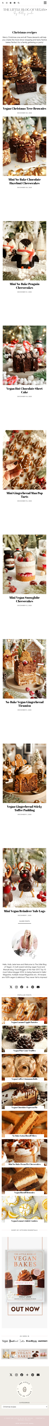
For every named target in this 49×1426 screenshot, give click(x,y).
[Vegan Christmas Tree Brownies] (24, 75)
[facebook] (21, 987)
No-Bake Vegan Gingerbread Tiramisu (25, 703)
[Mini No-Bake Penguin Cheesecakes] (24, 251)
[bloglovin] (27, 987)
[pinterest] (32, 987)
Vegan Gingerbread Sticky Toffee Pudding (24, 808)
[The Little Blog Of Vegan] (24, 12)
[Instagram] (7, 3)
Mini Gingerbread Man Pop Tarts (24, 494)
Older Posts (24, 921)
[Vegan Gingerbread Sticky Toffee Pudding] (24, 773)
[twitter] (11, 987)
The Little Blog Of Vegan (21, 1418)
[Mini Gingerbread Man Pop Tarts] (24, 460)
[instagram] (16, 987)
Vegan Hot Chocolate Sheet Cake (24, 390)
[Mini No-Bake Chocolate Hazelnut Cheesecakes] (24, 146)
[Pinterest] (11, 3)
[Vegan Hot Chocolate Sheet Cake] (24, 355)
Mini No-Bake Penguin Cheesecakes (24, 285)
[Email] (38, 987)
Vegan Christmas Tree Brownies (24, 108)
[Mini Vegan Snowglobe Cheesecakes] (24, 564)
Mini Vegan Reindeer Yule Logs (24, 911)
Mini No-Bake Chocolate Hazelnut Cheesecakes (24, 181)
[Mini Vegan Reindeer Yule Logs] (24, 878)
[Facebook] (14, 3)
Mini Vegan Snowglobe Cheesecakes (24, 599)
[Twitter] (3, 3)
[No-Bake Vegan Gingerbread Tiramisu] (24, 669)
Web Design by (24, 1423)
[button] (46, 3)
